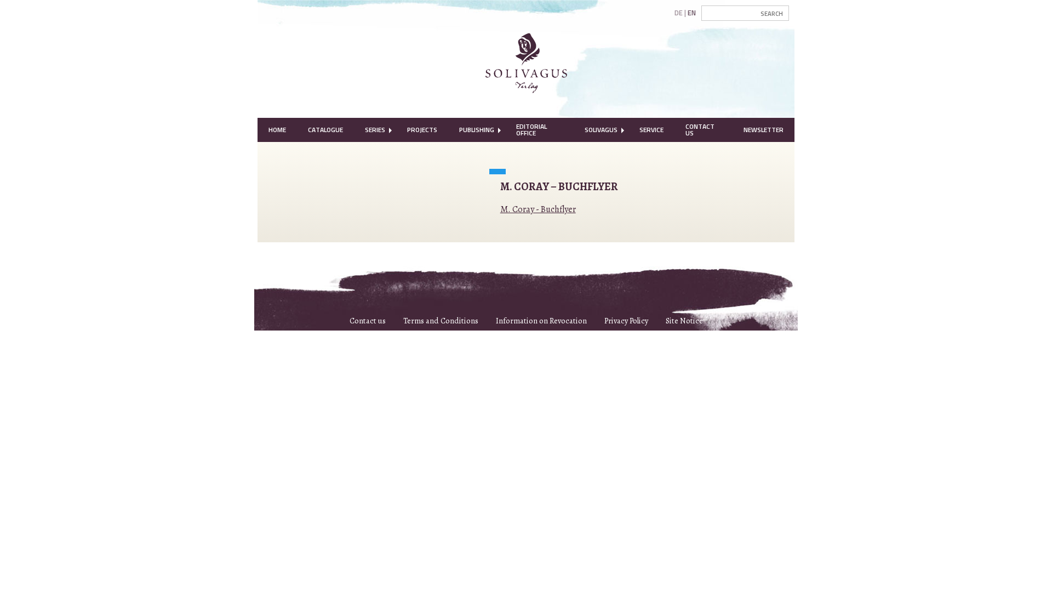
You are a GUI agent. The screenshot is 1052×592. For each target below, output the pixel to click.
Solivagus (601, 129)
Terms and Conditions (440, 320)
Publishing (476, 129)
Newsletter (764, 129)
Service (651, 129)
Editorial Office (531, 129)
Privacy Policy (626, 320)
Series (375, 129)
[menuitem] (277, 130)
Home (277, 129)
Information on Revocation (541, 320)
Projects (422, 129)
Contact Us (699, 129)
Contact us (368, 320)
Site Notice (684, 320)
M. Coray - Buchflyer (538, 209)
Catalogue (325, 129)
